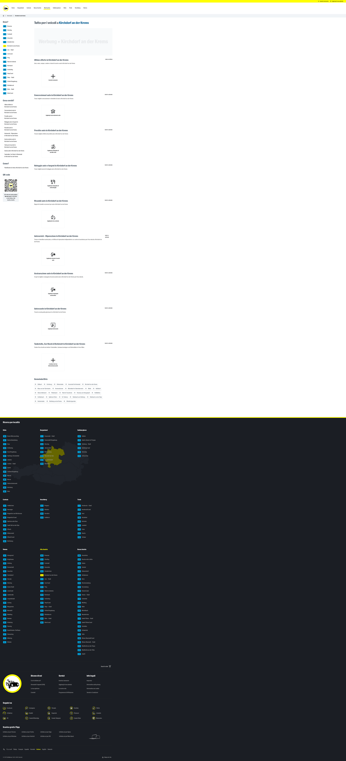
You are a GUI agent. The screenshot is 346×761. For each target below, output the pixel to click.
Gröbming (8, 448)
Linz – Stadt (9, 50)
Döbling (8, 563)
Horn (82, 579)
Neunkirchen (84, 614)
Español (27, 749)
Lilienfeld (83, 599)
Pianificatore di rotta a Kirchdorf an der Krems (16, 168)
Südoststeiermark (10, 483)
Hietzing (8, 583)
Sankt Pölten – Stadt (86, 618)
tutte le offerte (108, 59)
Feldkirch (45, 517)
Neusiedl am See (47, 456)
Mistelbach (83, 611)
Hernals (8, 579)
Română (32, 749)
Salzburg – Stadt (85, 444)
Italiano (38, 749)
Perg (7, 58)
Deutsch (50, 749)
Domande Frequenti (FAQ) (38, 685)
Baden (82, 563)
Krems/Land (84, 591)
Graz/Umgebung (10, 452)
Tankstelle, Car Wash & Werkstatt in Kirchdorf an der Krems (13, 155)
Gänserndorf (84, 571)
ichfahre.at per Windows (9, 736)
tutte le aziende (108, 94)
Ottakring (8, 622)
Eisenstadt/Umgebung (49, 440)
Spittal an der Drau (11, 521)
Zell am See (83, 456)
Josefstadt (8, 591)
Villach (7, 529)
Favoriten (8, 571)
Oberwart (45, 464)
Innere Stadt (9, 587)
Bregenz (45, 506)
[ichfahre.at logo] (6, 8)
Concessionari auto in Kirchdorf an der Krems (10, 111)
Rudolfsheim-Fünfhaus (12, 630)
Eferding (8, 30)
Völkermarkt (9, 533)
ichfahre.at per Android (28, 736)
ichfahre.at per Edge (45, 732)
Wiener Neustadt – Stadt (86, 642)
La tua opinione (35, 688)
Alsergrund (9, 555)
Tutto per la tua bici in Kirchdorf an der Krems (10, 146)
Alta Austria (9, 15)
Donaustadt (9, 567)
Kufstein (83, 521)
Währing (8, 638)
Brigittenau (9, 559)
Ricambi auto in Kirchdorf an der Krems (10, 129)
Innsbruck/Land (85, 509)
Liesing (7, 603)
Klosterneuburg (85, 583)
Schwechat (83, 630)
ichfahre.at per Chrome (9, 732)
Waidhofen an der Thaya (86, 646)
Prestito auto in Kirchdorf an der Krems (10, 117)
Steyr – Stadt (9, 77)
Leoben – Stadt (10, 464)
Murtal (7, 476)
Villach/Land (9, 537)
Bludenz (45, 509)
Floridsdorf (9, 575)
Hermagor (8, 509)
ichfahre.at (9, 757)
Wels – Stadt (9, 89)
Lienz (82, 529)
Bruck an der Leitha (85, 559)
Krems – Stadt (84, 595)
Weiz (7, 491)
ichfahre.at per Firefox (28, 732)
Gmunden (8, 38)
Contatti (33, 692)
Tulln (82, 634)
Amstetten (83, 555)
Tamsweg (83, 452)
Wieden (8, 642)
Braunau (8, 26)
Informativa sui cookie (93, 688)
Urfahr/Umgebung (10, 81)
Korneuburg (83, 587)
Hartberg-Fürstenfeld (11, 456)
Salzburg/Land (84, 448)
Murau (7, 479)
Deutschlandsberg (10, 440)
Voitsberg (8, 487)
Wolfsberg (8, 541)
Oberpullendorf (47, 460)
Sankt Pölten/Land (85, 622)
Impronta (89, 681)
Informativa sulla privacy (93, 685)
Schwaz (82, 537)
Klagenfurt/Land (10, 517)
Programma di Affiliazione (66, 692)
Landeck (82, 525)
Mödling (82, 603)
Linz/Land (8, 54)
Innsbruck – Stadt (85, 506)
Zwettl (82, 654)
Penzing (8, 626)
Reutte (82, 533)
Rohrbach (8, 66)
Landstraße (9, 595)
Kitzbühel (83, 517)
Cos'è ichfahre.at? (36, 681)
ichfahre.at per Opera (65, 732)
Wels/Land (8, 93)
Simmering (9, 634)
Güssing (45, 444)
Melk (81, 607)
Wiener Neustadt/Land (86, 638)
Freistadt (8, 34)
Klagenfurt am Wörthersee (13, 513)
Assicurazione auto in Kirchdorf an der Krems (10, 140)
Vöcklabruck (9, 85)
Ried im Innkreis (10, 62)
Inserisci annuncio (64, 681)
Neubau (8, 618)
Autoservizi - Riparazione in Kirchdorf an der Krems (11, 135)
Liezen (7, 468)
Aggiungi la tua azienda (65, 685)
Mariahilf (8, 611)
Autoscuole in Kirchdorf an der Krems (14, 151)
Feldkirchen (9, 506)
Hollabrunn (83, 575)
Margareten (9, 607)
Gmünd (82, 567)
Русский (9, 749)
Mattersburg (46, 452)
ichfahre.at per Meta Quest (66, 736)
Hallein (82, 436)
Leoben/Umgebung (11, 472)
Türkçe (15, 749)
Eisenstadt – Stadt (48, 436)
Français (20, 749)
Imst (81, 513)
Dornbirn (45, 513)
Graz (7, 444)
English (44, 749)
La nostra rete (62, 688)
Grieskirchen (9, 42)
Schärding (8, 70)
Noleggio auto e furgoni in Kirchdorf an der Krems (11, 123)
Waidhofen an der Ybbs (86, 650)
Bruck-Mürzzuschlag (11, 436)
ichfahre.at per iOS (45, 736)
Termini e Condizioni (92, 692)
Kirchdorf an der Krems (12, 46)
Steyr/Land (8, 73)
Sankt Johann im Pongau (87, 440)
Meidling (8, 614)
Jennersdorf (46, 448)
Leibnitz (8, 460)
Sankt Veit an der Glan (11, 525)
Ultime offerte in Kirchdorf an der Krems (10, 106)
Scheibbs (83, 626)
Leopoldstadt (9, 599)
